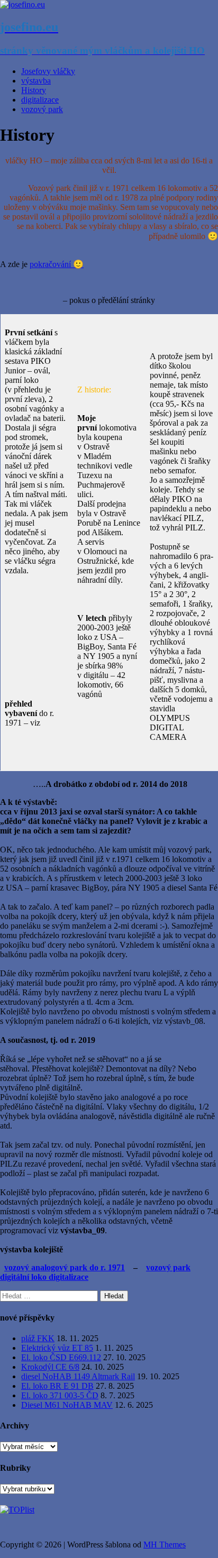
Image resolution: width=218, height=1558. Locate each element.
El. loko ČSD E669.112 (61, 1357)
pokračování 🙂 (57, 264)
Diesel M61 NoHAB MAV (67, 1404)
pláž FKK (37, 1338)
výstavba (36, 80)
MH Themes (164, 1544)
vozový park (42, 109)
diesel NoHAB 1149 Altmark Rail (78, 1376)
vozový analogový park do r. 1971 (64, 1267)
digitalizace (40, 99)
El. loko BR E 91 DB (57, 1385)
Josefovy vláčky (48, 71)
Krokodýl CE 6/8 (50, 1366)
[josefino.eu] (22, 4)
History (33, 90)
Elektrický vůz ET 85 (57, 1347)
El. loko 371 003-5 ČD (59, 1395)
